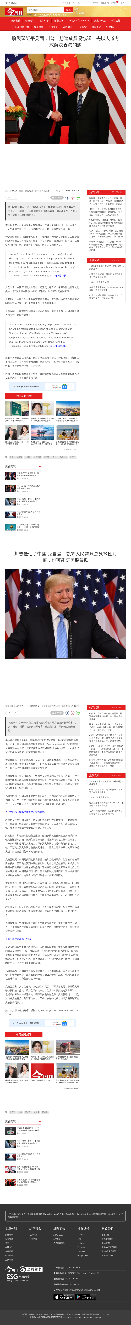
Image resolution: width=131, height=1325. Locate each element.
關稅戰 (45, 1112)
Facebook (81, 1235)
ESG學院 (33, 1239)
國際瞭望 (29, 191)
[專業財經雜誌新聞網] (14, 12)
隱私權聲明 (106, 1243)
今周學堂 (33, 1235)
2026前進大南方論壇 (99, 282)
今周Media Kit (107, 1255)
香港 (11, 457)
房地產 (63, 15)
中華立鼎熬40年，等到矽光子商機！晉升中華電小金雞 (106, 275)
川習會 (28, 457)
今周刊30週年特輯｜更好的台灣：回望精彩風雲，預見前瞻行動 (106, 297)
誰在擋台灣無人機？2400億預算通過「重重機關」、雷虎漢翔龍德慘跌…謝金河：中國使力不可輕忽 (106, 763)
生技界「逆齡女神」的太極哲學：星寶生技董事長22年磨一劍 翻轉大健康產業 (106, 716)
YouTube (81, 1251)
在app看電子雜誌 (109, 1251)
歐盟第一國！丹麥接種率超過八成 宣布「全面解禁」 (17, 419)
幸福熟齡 (9, 1251)
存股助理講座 (59, 1243)
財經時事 (9, 1235)
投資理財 (9, 1239)
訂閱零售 (9, 1260)
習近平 (28, 1112)
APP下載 (56, 1239)
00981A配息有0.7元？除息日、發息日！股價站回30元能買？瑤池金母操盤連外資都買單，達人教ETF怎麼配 (106, 738)
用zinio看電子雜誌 (109, 1247)
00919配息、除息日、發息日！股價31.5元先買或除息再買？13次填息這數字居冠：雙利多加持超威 (106, 223)
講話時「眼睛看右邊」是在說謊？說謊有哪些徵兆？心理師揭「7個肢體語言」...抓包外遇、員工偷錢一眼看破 (106, 201)
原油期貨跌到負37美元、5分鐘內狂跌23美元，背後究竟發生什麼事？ (42, 443)
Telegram (81, 1247)
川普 (20, 1112)
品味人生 (9, 1247)
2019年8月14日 (58, 275)
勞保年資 (47, 15)
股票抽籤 (56, 15)
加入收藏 (58, 197)
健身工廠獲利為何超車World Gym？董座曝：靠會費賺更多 (106, 289)
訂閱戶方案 (58, 1235)
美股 (35, 15)
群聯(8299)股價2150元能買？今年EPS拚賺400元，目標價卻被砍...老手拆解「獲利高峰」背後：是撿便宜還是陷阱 (106, 246)
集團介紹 (105, 1235)
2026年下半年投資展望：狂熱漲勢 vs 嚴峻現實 (106, 267)
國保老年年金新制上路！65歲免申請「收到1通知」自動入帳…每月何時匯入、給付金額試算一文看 (106, 727)
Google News (83, 1255)
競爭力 (8, 1243)
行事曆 (40, 15)
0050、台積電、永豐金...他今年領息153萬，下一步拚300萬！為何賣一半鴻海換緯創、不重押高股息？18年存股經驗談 (106, 750)
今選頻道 (9, 1255)
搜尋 (68, 10)
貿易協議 (37, 457)
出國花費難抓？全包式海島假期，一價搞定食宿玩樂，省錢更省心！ (67, 443)
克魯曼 (36, 1112)
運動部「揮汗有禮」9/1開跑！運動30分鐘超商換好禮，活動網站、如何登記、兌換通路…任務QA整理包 (106, 212)
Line (79, 1239)
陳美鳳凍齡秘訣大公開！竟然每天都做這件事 (17, 443)
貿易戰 (19, 457)
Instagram (82, 1243)
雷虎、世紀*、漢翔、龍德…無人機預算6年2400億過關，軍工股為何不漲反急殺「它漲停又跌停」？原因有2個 (106, 234)
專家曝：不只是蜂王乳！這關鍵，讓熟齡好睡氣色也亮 (42, 419)
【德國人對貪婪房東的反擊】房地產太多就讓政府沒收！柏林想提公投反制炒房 (67, 419)
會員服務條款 (107, 1239)
